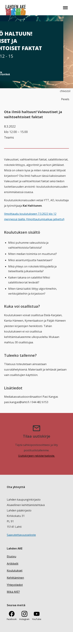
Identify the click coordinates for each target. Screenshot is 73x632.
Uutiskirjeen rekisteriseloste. (36, 456)
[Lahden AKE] (15, 7)
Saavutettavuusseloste (21, 535)
